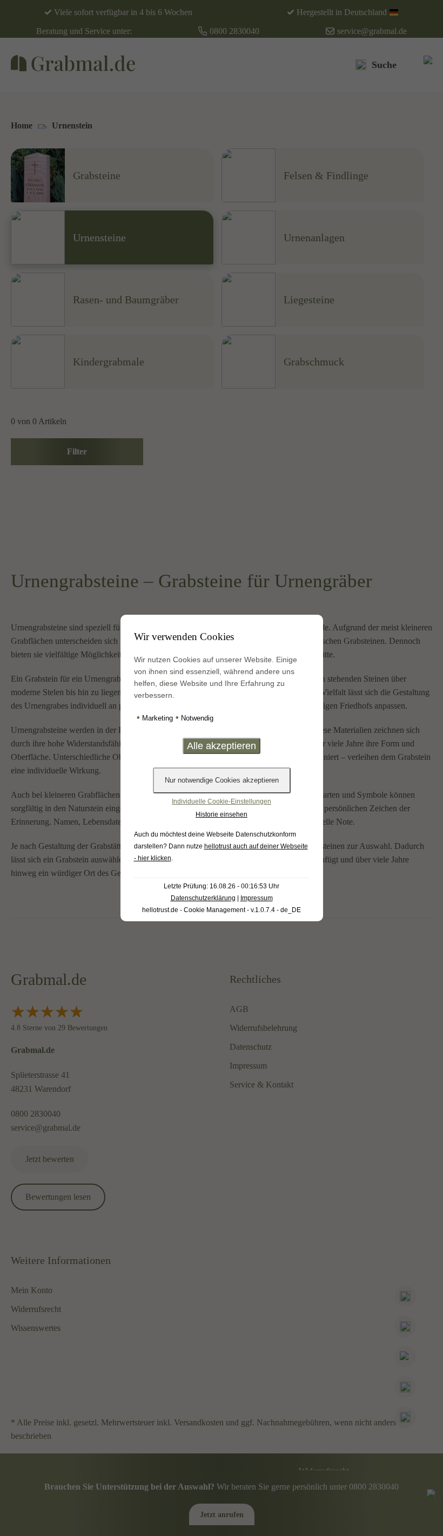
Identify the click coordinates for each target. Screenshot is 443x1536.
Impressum (256, 898)
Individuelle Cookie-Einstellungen (221, 801)
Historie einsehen (221, 814)
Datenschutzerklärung (203, 898)
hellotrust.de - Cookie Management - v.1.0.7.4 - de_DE (221, 910)
